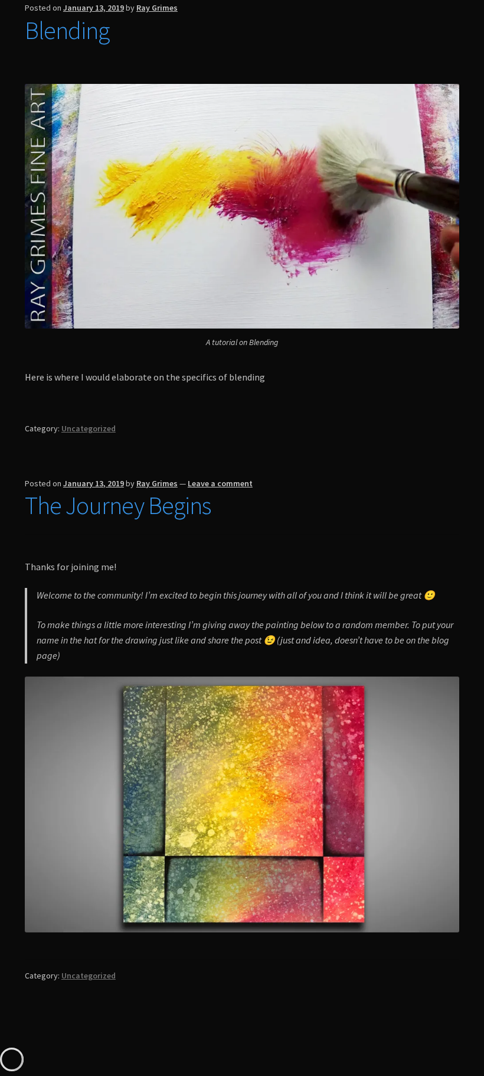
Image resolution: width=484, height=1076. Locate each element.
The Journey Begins (118, 505)
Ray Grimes (157, 7)
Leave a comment (220, 483)
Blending (67, 30)
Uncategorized (88, 428)
